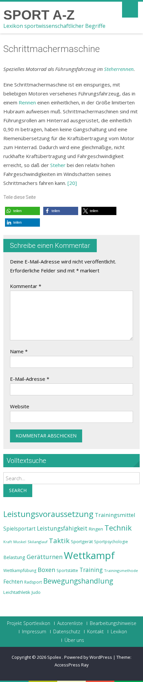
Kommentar (25, 286)
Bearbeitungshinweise (113, 623)
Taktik (59, 540)
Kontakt (95, 631)
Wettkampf (89, 555)
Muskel (19, 541)
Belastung (14, 557)
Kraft (7, 542)
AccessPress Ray (72, 665)
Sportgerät (82, 541)
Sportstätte (67, 570)
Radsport (33, 582)
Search (18, 490)
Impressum (34, 631)
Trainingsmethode (121, 570)
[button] (22, 211)
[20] (72, 183)
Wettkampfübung (19, 570)
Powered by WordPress (88, 657)
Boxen (46, 570)
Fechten (13, 581)
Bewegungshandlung (78, 581)
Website (19, 406)
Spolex (54, 657)
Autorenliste (70, 623)
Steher (58, 165)
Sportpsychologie (111, 541)
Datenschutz (66, 631)
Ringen (96, 529)
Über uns (74, 640)
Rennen (27, 102)
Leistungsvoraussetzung (48, 514)
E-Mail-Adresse (29, 378)
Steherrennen (119, 69)
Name (19, 351)
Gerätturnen (45, 557)
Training (91, 570)
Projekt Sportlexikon (28, 623)
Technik (118, 528)
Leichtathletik (16, 592)
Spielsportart (19, 528)
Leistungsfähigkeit (62, 528)
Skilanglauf (38, 541)
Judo (36, 592)
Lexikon (119, 631)
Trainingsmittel (115, 515)
